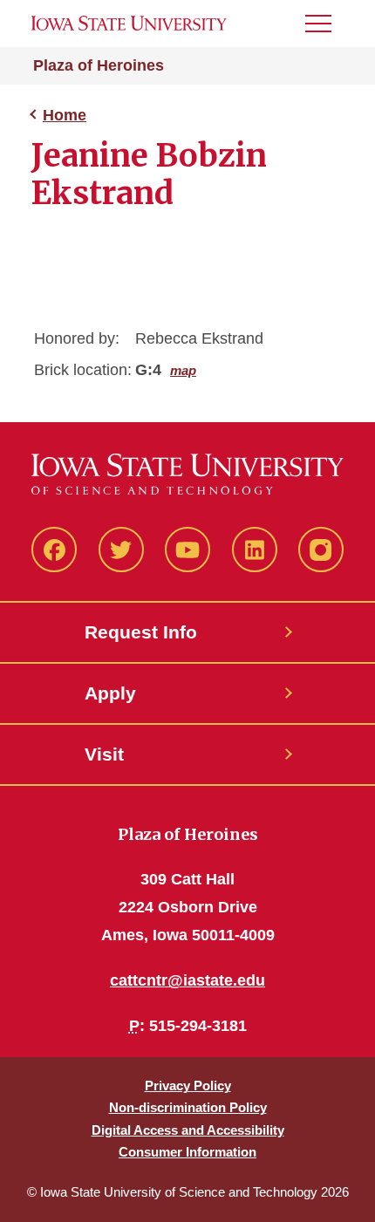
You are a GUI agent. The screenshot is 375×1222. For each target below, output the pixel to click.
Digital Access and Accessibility (188, 1130)
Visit (104, 754)
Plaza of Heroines (98, 65)
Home (64, 115)
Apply (110, 693)
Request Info (141, 632)
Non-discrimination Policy (188, 1107)
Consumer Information (187, 1151)
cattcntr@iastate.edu (187, 980)
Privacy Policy (188, 1085)
